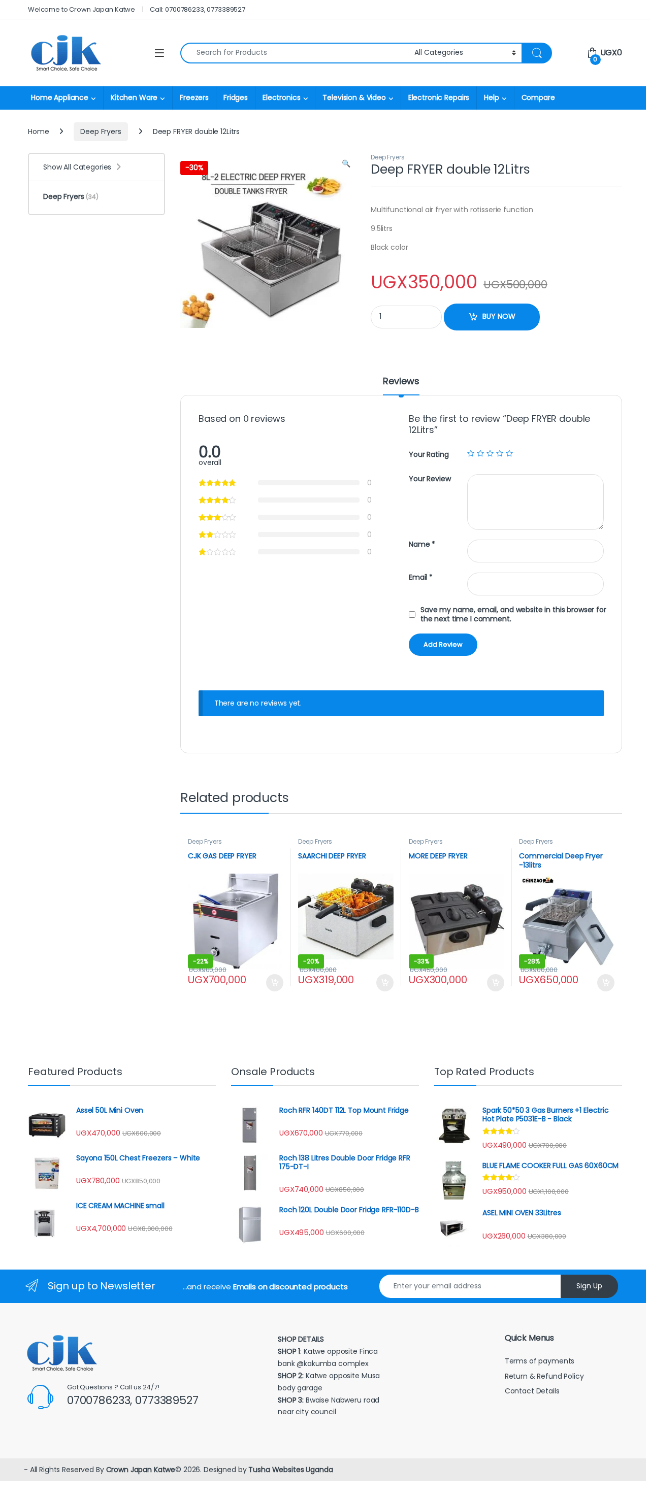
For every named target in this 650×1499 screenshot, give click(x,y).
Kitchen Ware (134, 97)
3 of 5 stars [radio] (490, 453)
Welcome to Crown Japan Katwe (81, 9)
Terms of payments (540, 1361)
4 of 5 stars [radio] (499, 453)
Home (38, 131)
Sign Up (589, 1286)
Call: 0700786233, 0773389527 (197, 9)
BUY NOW (498, 316)
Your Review (429, 479)
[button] (346, 164)
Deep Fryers (100, 131)
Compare (538, 97)
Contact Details (533, 1391)
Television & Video (353, 97)
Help (491, 97)
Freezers (194, 97)
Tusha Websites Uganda (289, 1469)
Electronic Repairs (438, 97)
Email (421, 577)
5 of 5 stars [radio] (509, 453)
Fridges (235, 97)
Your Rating (428, 454)
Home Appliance (59, 97)
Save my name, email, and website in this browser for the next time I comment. (513, 614)
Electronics (281, 97)
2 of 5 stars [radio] (480, 453)
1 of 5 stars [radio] (470, 453)
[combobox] (294, 53)
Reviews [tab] (401, 382)
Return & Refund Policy (544, 1376)
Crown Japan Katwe (141, 1469)
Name (422, 544)
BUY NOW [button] (274, 982)
